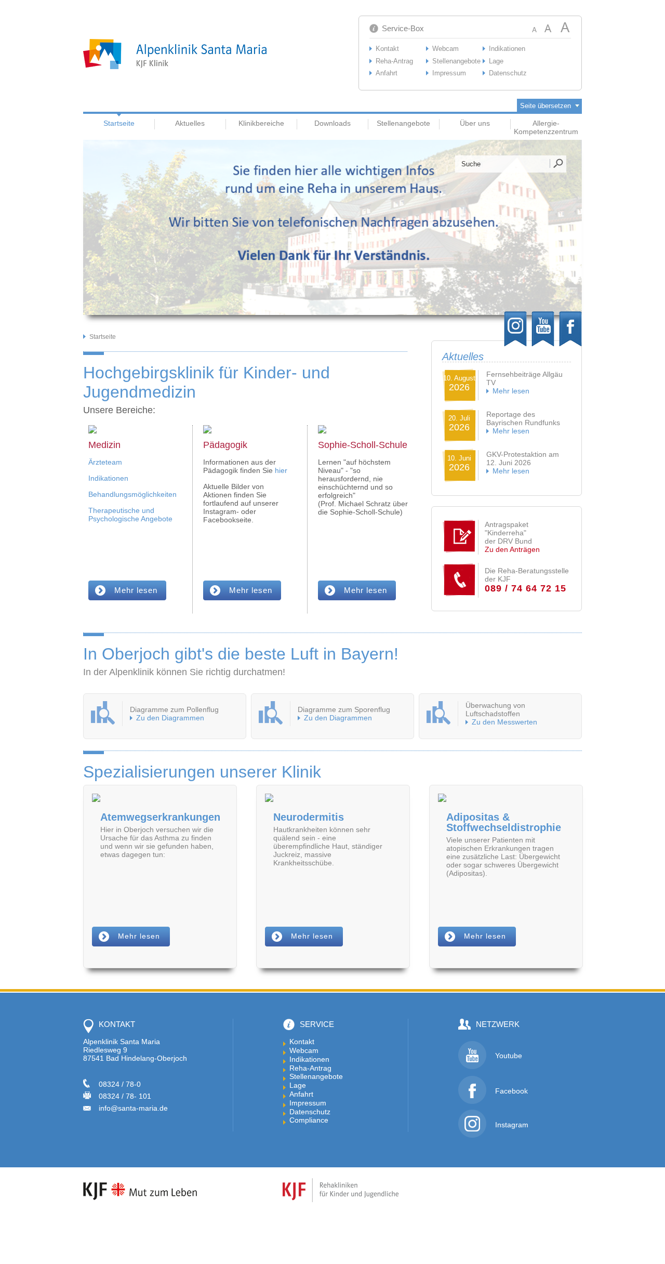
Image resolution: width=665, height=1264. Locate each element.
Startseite (119, 123)
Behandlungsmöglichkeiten (132, 494)
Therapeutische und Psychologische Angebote (130, 514)
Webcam (445, 48)
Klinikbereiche (261, 123)
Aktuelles (190, 123)
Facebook (511, 1091)
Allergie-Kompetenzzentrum (546, 127)
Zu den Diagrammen (170, 718)
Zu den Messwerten (504, 722)
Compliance (308, 1120)
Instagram (511, 1125)
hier (281, 470)
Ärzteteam (105, 462)
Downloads (332, 123)
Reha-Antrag (394, 61)
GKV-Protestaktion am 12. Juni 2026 (522, 458)
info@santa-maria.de (133, 1108)
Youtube (508, 1055)
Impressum (449, 73)
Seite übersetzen (545, 106)
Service (317, 1024)
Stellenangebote (456, 61)
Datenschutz (508, 73)
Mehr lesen (511, 391)
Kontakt (387, 48)
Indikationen (507, 48)
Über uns (475, 123)
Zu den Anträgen (512, 549)
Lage (496, 61)
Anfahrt (386, 73)
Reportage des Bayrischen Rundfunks (523, 418)
